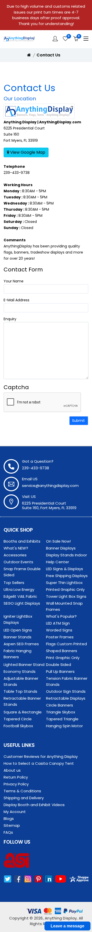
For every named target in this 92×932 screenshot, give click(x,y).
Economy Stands (20, 671)
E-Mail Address (16, 300)
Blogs (9, 818)
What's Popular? (61, 616)
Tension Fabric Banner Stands (66, 681)
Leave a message (67, 926)
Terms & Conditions (22, 791)
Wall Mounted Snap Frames (64, 606)
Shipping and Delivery (24, 797)
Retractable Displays (65, 698)
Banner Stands (17, 637)
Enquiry (10, 318)
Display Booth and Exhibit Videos (34, 804)
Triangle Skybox (60, 712)
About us (12, 770)
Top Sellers (14, 582)
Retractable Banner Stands (22, 701)
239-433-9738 (17, 172)
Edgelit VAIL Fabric (20, 596)
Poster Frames (60, 637)
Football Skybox (18, 725)
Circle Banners (59, 705)
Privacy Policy (16, 784)
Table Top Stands (20, 691)
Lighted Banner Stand (24, 664)
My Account (15, 811)
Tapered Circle (18, 719)
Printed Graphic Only (65, 589)
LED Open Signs (18, 630)
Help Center (57, 562)
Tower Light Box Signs (66, 596)
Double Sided (58, 664)
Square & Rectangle (23, 712)
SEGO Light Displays (22, 603)
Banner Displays (61, 548)
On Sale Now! (58, 541)
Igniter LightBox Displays (18, 619)
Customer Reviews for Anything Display (41, 756)
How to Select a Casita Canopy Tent (39, 763)
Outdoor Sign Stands (66, 691)
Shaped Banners (61, 650)
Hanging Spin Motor (64, 725)
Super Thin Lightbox (64, 582)
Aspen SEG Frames (21, 644)
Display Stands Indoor (66, 555)
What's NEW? (16, 548)
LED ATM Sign (58, 623)
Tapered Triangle (62, 719)
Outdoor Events (18, 562)
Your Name (14, 281)
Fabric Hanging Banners (17, 654)
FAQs (8, 832)
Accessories (15, 555)
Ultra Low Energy (19, 589)
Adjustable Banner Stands (21, 681)
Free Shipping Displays (67, 575)
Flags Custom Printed (66, 644)
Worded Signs (59, 630)
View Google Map (27, 152)
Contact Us (48, 55)
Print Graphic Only (62, 657)
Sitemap (12, 825)
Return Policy (16, 777)
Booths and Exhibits (22, 541)
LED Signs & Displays (64, 568)
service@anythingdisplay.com (50, 485)
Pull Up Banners (60, 671)
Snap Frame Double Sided (22, 572)
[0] (65, 39)
